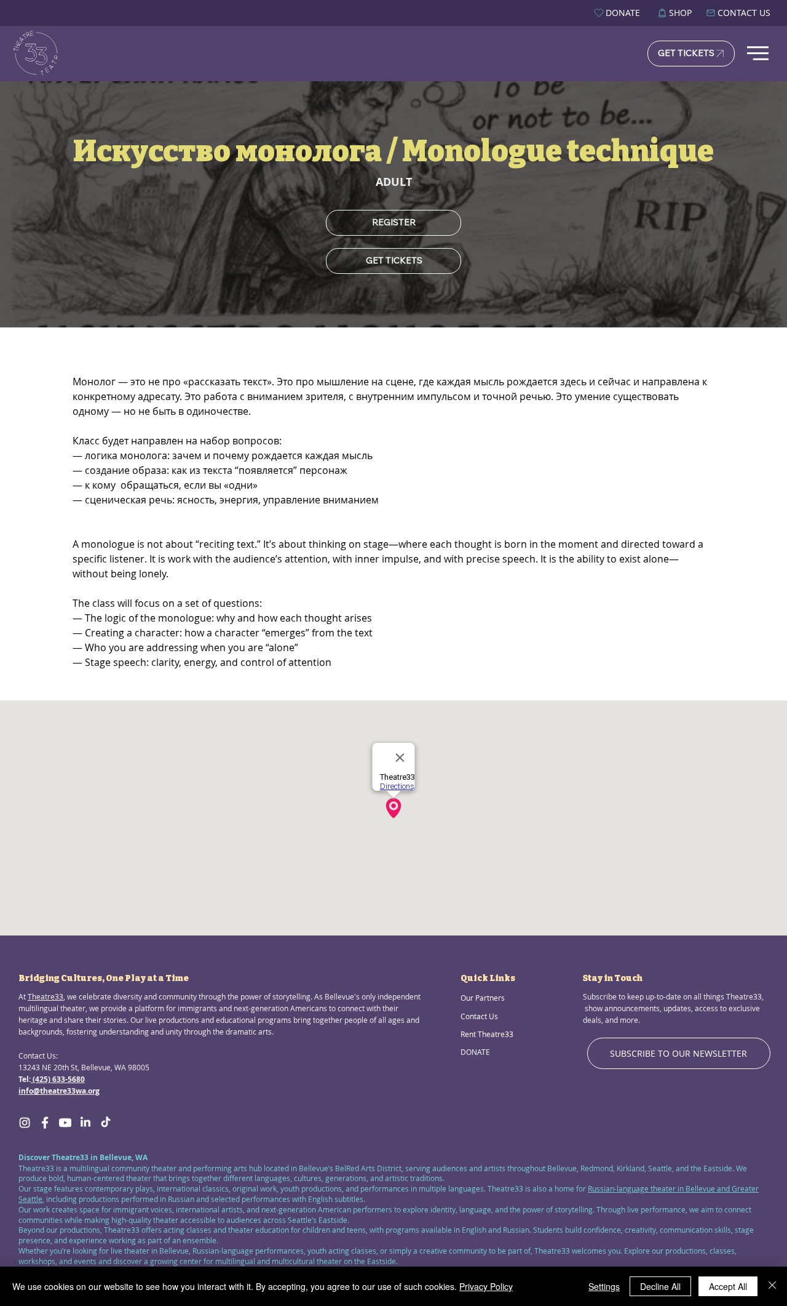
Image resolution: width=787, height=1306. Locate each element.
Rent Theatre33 (487, 1034)
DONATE (475, 1052)
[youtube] (65, 1122)
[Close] (772, 1286)
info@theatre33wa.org (59, 1091)
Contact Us (479, 1016)
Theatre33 (45, 996)
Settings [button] (604, 1286)
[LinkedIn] (85, 1122)
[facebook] (45, 1122)
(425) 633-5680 (58, 1079)
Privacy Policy (486, 1286)
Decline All (660, 1286)
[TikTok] (106, 1122)
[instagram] (24, 1122)
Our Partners (483, 998)
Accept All (728, 1286)
